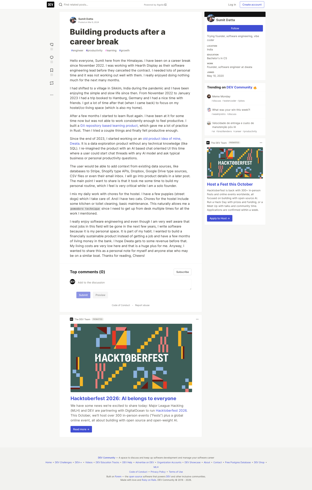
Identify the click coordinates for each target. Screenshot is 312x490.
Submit (83, 295)
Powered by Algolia (154, 4)
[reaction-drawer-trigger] (51, 46)
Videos (88, 462)
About (207, 462)
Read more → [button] (81, 429)
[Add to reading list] (51, 72)
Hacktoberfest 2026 (171, 410)
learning (111, 50)
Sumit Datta (85, 18)
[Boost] (51, 83)
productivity (94, 50)
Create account (252, 4)
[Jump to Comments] (51, 59)
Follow (235, 28)
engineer (77, 50)
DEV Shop (259, 462)
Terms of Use (176, 471)
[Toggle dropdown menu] (197, 319)
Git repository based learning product (109, 126)
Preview (100, 295)
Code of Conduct (121, 305)
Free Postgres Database (238, 462)
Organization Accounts (169, 462)
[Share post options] (51, 95)
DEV (168, 476)
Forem (118, 476)
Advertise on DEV (145, 462)
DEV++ (78, 462)
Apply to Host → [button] (220, 218)
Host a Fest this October (230, 184)
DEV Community (239, 87)
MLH (156, 467)
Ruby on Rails (149, 479)
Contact (217, 462)
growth (124, 50)
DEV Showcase (193, 462)
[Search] (60, 5)
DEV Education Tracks (107, 462)
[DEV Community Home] (50, 4)
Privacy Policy (158, 471)
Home (49, 462)
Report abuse (142, 305)
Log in (232, 4)
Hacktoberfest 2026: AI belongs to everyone (123, 398)
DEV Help (127, 462)
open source (135, 476)
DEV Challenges (63, 462)
